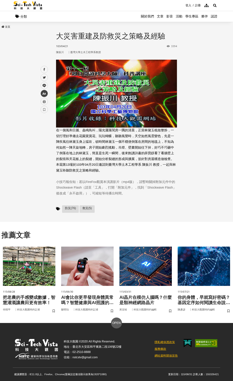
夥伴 (204, 16)
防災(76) (70, 208)
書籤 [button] (44, 109)
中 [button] (44, 93)
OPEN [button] (116, 322)
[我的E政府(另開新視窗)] (187, 343)
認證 (214, 16)
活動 (179, 16)
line (43, 85)
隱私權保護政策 (165, 342)
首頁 (7, 26)
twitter (44, 77)
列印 (44, 101)
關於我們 (147, 16)
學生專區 (191, 16)
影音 (169, 16)
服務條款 (160, 348)
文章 (160, 16)
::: (183, 5)
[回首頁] (28, 5)
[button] (214, 5)
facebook (44, 69)
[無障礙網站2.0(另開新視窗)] (206, 343)
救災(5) (87, 208)
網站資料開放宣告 (166, 355)
